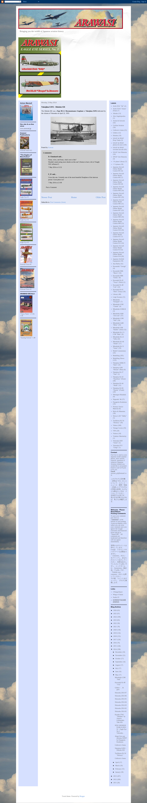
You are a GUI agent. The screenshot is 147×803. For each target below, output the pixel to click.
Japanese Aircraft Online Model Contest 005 (118, 195)
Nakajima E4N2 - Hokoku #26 (120, 749)
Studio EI (116, 597)
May (117, 675)
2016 (115, 643)
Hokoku (115, 135)
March (117, 765)
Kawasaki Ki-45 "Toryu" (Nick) (118, 281)
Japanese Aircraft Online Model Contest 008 (118, 215)
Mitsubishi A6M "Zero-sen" (118, 315)
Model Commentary (119, 351)
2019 (115, 633)
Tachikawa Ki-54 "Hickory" (118, 421)
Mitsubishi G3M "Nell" (120, 678)
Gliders (115, 133)
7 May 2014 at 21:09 (55, 183)
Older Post (101, 197)
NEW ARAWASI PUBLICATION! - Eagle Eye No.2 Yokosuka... (120, 729)
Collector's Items (120, 745)
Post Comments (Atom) (58, 202)
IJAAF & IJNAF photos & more (118, 144)
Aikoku (115, 113)
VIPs (114, 431)
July (116, 668)
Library (115, 294)
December (118, 652)
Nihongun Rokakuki (119, 395)
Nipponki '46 (117, 399)
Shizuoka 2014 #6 (121, 696)
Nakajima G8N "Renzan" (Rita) (118, 368)
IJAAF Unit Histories (120, 152)
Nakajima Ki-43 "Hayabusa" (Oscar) (119, 378)
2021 (115, 627)
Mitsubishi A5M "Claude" (118, 305)
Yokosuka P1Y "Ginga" (117, 446)
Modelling (116, 355)
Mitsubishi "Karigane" (116, 301)
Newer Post (46, 197)
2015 (115, 646)
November (119, 655)
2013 (115, 776)
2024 (115, 617)
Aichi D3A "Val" (118, 106)
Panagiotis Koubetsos (120, 402)
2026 (115, 610)
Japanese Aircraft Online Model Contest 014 (118, 254)
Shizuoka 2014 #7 (121, 693)
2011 (115, 783)
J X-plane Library (118, 161)
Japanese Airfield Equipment (118, 260)
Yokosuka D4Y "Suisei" (118, 442)
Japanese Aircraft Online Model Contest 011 (118, 235)
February (118, 769)
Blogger (82, 796)
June (117, 671)
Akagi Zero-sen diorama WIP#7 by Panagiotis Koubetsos (121, 739)
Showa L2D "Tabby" (120, 416)
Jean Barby (116, 264)
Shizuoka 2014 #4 (121, 702)
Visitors (115, 433)
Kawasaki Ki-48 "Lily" (120, 683)
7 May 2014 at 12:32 (55, 167)
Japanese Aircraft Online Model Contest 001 (118, 169)
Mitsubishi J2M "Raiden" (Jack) (118, 328)
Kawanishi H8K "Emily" (118, 277)
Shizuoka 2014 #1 (121, 711)
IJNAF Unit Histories (120, 157)
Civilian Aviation (118, 125)
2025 (115, 613)
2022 (115, 623)
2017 (115, 639)
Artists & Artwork (119, 121)
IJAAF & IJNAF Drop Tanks (118, 139)
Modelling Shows (118, 358)
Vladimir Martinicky (119, 436)
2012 (115, 779)
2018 (115, 636)
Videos (115, 425)
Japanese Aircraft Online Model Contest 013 (118, 248)
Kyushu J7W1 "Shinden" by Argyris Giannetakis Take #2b (120, 718)
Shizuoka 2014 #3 (121, 705)
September (119, 662)
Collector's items (118, 130)
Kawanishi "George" (119, 266)
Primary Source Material (118, 408)
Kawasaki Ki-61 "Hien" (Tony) (118, 290)
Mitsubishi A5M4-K (119, 309)
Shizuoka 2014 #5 (121, 699)
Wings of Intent (118, 594)
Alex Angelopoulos (119, 116)
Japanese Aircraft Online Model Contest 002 (118, 175)
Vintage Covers (118, 428)
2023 (115, 620)
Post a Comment (51, 187)
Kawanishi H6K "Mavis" (118, 272)
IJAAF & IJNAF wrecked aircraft (118, 148)
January (118, 772)
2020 (115, 630)
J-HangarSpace (118, 592)
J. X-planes (116, 164)
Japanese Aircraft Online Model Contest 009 (118, 221)
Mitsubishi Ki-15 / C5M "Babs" (119, 333)
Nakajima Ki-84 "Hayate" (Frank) (118, 389)
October (118, 658)
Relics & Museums (119, 411)
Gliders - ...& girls (119, 689)
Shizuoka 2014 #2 (121, 708)
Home (74, 197)
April (117, 762)
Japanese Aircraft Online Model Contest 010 (118, 228)
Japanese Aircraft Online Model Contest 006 (118, 202)
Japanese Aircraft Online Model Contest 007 (118, 208)
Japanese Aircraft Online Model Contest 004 (118, 189)
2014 (115, 649)
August (117, 665)
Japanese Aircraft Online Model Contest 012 (118, 241)
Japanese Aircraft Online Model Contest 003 (118, 182)
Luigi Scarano (117, 297)
